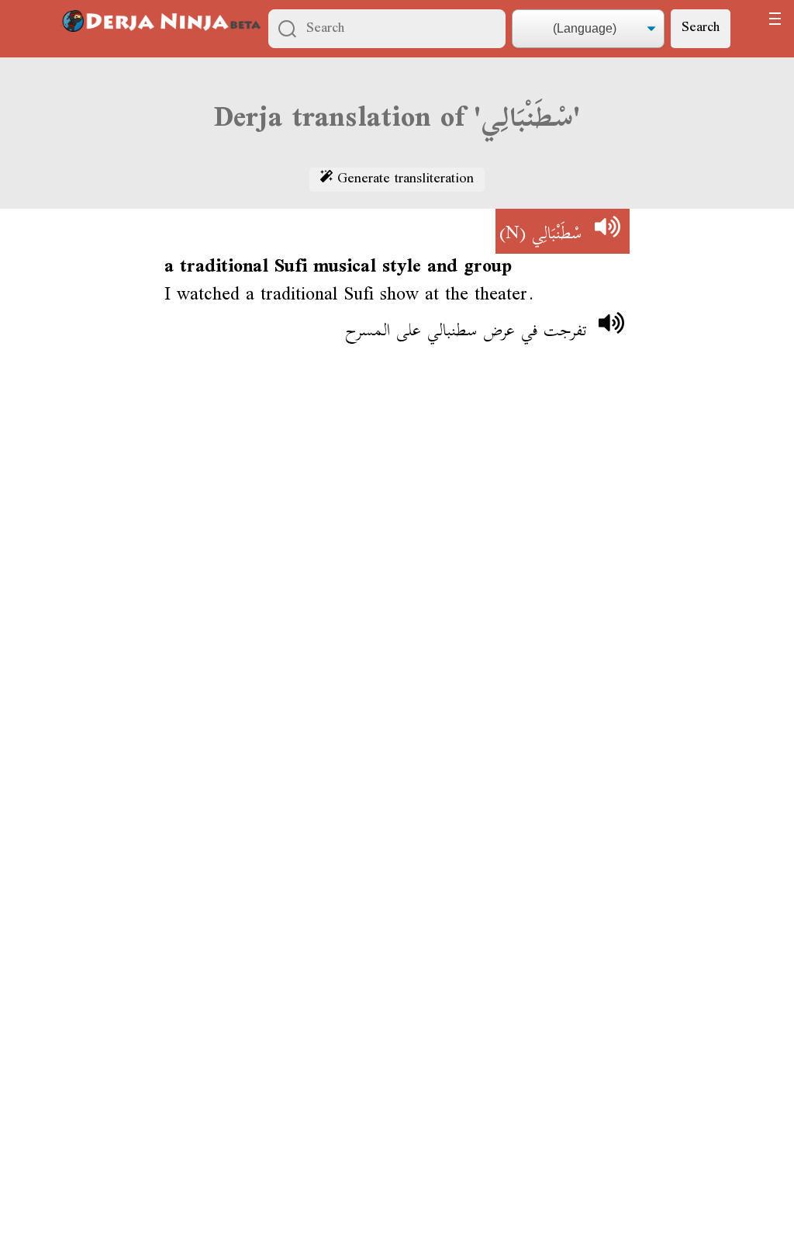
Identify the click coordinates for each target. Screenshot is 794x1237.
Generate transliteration (403, 180)
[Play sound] (607, 231)
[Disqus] (397, 586)
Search (701, 27)
